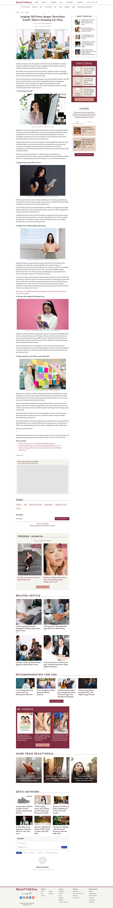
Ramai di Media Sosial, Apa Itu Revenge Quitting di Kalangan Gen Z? (40, 445)
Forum (60, 895)
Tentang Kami (76, 891)
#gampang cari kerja (60, 505)
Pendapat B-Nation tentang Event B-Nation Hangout (88, 129)
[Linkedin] (30, 897)
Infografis (66, 7)
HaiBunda (91, 898)
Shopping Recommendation (84, 7)
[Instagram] (27, 897)
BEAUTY (44, 2)
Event (77, 122)
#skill (25, 505)
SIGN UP (92, 2)
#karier (18, 508)
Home (17, 12)
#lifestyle (19, 505)
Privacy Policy (76, 898)
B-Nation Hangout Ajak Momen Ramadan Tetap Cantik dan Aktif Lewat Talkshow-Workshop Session (88, 143)
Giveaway (89, 122)
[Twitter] (24, 897)
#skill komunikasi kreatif (35, 505)
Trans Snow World (63, 902)
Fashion (50, 891)
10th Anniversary (25, 7)
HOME (36, 2)
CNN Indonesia (92, 893)
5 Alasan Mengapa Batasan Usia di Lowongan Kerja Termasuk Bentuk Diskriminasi (40, 449)
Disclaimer (75, 895)
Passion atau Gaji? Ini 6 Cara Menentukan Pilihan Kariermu (37, 443)
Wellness (51, 893)
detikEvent (61, 900)
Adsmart (60, 893)
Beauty (42, 891)
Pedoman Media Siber (78, 893)
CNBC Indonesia (93, 895)
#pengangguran (48, 505)
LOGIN (87, 2)
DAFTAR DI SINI (60, 437)
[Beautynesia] (24, 2)
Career (27, 12)
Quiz (41, 7)
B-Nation (43, 895)
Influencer (34, 7)
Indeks (73, 7)
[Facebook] (21, 897)
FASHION (53, 2)
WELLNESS (70, 2)
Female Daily (92, 900)
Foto (55, 7)
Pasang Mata (61, 891)
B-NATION (80, 2)
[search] (96, 2)
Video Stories (48, 7)
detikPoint (61, 898)
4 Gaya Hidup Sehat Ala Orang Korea (27, 463)
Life (22, 12)
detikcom (91, 891)
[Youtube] (33, 897)
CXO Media (91, 902)
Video (60, 7)
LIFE (61, 2)
